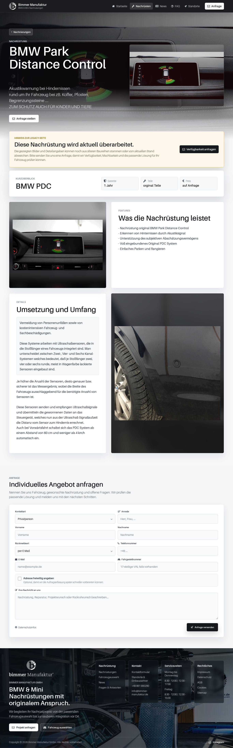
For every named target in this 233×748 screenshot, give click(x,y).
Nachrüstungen (22, 32)
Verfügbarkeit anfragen (201, 149)
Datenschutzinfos (27, 627)
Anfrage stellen (25, 118)
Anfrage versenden (204, 627)
